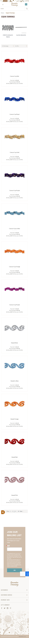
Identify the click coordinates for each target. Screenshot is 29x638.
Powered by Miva (22, 636)
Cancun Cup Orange (14, 266)
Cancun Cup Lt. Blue (14, 228)
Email (8, 545)
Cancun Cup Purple (14, 190)
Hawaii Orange (14, 419)
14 (18, 511)
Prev (7, 511)
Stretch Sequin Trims (8, 36)
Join (15, 570)
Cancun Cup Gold (14, 152)
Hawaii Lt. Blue (14, 381)
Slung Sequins (21, 35)
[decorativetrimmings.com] (14, 583)
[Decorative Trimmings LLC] (14, 4)
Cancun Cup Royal (14, 114)
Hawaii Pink (14, 495)
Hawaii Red (15, 457)
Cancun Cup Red (14, 76)
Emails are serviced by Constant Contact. (14, 565)
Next (21, 511)
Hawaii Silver (14, 343)
